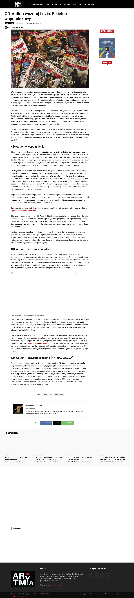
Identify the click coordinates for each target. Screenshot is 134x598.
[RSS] (121, 4)
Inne (80, 4)
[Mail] (117, 4)
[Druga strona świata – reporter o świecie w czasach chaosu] (51, 444)
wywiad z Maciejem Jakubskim (23, 211)
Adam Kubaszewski (18, 27)
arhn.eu (44, 343)
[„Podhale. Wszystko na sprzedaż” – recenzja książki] (83, 444)
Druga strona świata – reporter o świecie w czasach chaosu (49, 458)
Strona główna (36, 4)
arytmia (45, 394)
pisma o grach (59, 394)
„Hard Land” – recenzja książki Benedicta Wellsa (17, 458)
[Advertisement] (107, 100)
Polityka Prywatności (17, 596)
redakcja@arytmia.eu (58, 585)
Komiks (67, 4)
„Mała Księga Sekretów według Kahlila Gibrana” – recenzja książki (113, 458)
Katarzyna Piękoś (9, 461)
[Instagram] (114, 4)
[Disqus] (67, 493)
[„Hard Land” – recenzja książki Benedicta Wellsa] (19, 444)
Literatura (56, 4)
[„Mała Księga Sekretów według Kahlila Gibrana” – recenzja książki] (114, 444)
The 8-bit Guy (32, 343)
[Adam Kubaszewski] (6, 27)
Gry (74, 4)
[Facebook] (110, 4)
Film (47, 4)
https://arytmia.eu (30, 408)
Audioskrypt (35, 594)
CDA (51, 394)
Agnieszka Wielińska (41, 461)
